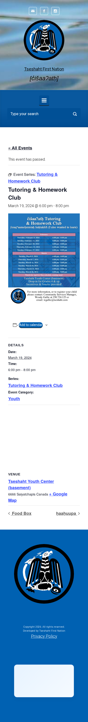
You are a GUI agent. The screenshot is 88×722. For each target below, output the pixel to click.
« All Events (20, 148)
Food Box (21, 513)
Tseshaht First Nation (44, 69)
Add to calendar (30, 325)
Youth (14, 399)
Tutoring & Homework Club (35, 385)
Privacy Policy (44, 636)
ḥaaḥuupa (66, 513)
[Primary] (44, 100)
